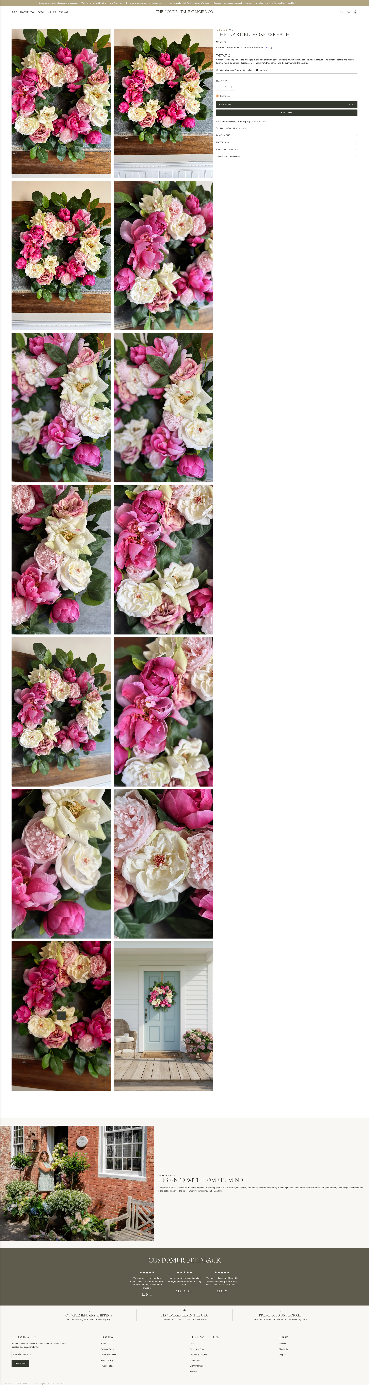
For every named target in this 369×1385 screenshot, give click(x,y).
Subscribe (20, 1363)
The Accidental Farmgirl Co (184, 12)
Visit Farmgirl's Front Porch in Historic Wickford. (97, 3)
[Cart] (348, 12)
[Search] (341, 12)
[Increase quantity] (231, 86)
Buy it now (286, 113)
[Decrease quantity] (219, 86)
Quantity (222, 81)
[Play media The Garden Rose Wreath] (61, 1015)
